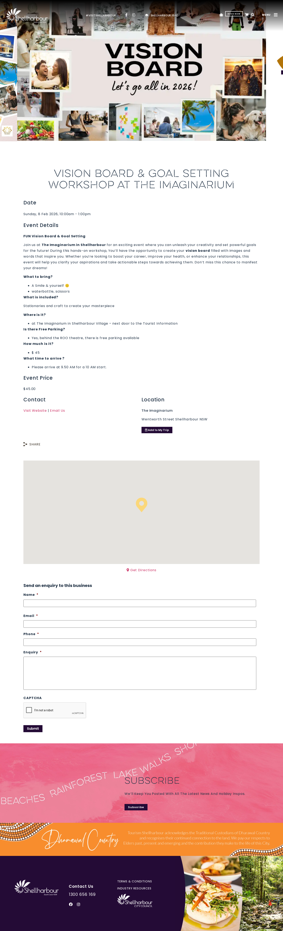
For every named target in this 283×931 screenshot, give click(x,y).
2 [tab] (141, 134)
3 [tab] (148, 134)
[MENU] (276, 15)
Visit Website (35, 410)
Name (31, 595)
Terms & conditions (134, 881)
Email (30, 616)
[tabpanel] (141, 70)
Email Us (57, 410)
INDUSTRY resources (134, 888)
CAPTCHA (32, 698)
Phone (31, 634)
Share (35, 444)
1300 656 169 (82, 894)
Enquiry (32, 652)
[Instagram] (78, 904)
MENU (266, 15)
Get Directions (143, 570)
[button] (253, 15)
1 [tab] (135, 134)
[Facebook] (71, 904)
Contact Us (81, 886)
